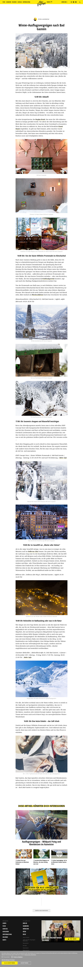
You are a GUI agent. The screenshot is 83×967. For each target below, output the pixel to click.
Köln (24, 931)
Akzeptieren (24, 963)
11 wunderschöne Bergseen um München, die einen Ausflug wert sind (41, 862)
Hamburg (26, 926)
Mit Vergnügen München (41, 3)
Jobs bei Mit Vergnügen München (29, 940)
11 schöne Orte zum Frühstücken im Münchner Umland (22, 862)
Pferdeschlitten (37, 295)
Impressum (25, 948)
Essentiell (7, 957)
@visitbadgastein (47, 279)
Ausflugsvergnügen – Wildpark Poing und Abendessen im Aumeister (41, 843)
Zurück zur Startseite (41, 910)
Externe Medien (18, 957)
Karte (4, 940)
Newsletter (26, 943)
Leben (4, 923)
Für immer (73, 939)
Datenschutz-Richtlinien (30, 954)
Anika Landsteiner (43, 19)
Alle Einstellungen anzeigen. (8, 960)
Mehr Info (63, 458)
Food (4, 926)
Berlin (25, 923)
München (26, 929)
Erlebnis (5, 937)
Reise (24, 934)
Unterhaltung (7, 934)
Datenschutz (26, 950)
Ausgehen (6, 931)
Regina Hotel (40, 119)
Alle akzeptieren (9, 963)
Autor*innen (26, 937)
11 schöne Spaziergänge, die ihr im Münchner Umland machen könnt (59, 862)
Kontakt (25, 945)
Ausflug (5, 929)
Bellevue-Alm (33, 551)
